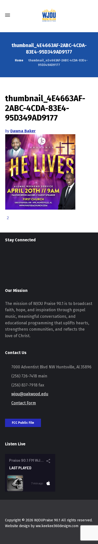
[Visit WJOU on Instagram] (8, 256)
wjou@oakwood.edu (29, 394)
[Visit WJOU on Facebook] (17, 256)
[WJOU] (49, 15)
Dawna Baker (23, 131)
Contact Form (23, 403)
